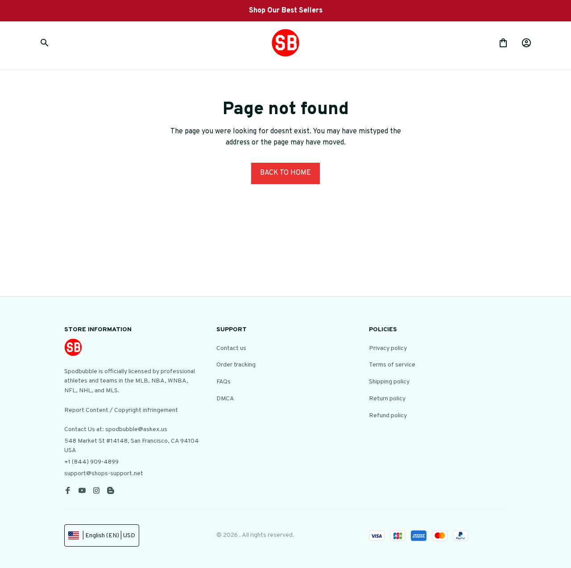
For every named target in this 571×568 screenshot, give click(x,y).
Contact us (231, 348)
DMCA (225, 399)
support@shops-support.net (103, 473)
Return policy (387, 399)
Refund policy (388, 416)
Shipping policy (389, 382)
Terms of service (392, 365)
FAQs (223, 382)
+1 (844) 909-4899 (91, 462)
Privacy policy (388, 348)
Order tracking (236, 365)
